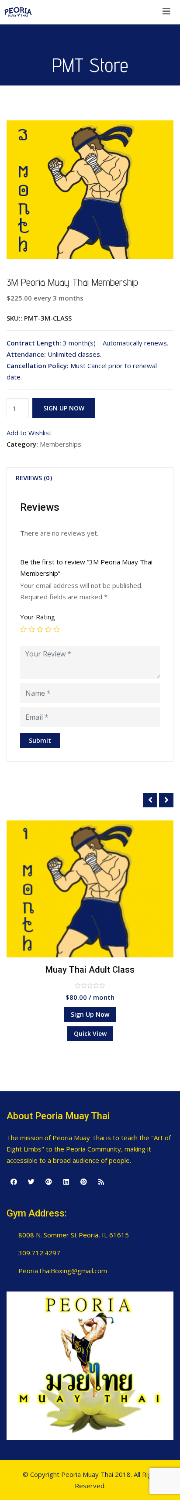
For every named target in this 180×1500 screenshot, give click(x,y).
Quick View (90, 1033)
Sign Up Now (63, 408)
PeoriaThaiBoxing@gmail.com (62, 1270)
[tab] (34, 478)
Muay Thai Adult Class (90, 969)
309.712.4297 (39, 1252)
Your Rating (37, 616)
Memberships (60, 444)
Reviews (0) (34, 477)
